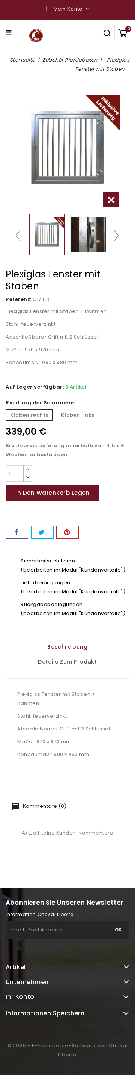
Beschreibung (67, 646)
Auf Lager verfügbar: (35, 386)
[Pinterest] (67, 532)
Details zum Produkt (67, 661)
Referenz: (19, 299)
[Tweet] (42, 532)
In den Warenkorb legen (52, 493)
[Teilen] (17, 532)
